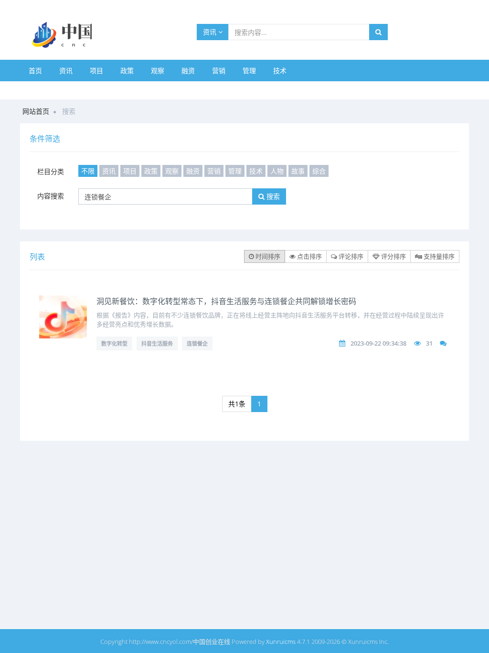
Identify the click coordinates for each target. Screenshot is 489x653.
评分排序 (393, 256)
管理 (249, 70)
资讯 (210, 31)
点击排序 (309, 256)
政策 (127, 70)
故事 (298, 170)
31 (429, 343)
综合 (319, 170)
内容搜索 (50, 195)
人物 (277, 170)
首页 (35, 70)
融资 (188, 70)
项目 (96, 70)
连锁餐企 (197, 343)
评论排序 (350, 256)
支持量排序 (438, 256)
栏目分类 (50, 171)
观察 (157, 70)
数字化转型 (114, 343)
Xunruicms (281, 641)
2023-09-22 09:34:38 (378, 343)
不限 (88, 170)
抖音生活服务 (157, 343)
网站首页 (35, 111)
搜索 (272, 196)
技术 (280, 70)
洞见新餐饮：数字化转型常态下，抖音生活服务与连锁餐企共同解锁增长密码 (226, 301)
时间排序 (267, 256)
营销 (218, 70)
